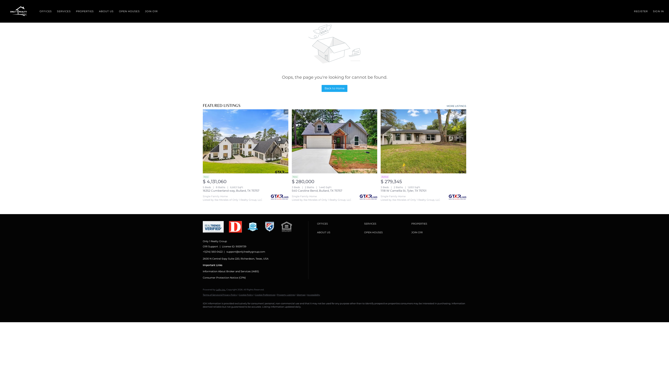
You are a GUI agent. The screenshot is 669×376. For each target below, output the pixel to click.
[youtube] (247, 313)
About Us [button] (106, 11)
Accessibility (313, 294)
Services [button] (64, 11)
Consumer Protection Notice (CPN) (224, 277)
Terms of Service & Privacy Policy (220, 294)
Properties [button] (85, 11)
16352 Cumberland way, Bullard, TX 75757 (231, 190)
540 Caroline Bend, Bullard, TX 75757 (317, 190)
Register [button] (641, 11)
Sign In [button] (658, 11)
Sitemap (301, 294)
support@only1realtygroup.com (245, 251)
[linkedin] (217, 313)
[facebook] (207, 313)
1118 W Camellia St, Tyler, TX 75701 (403, 190)
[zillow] (227, 313)
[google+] (257, 313)
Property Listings (286, 294)
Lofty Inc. (221, 289)
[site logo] (216, 235)
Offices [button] (46, 11)
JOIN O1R (151, 11)
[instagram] (237, 313)
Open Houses (129, 11)
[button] (19, 11)
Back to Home (335, 88)
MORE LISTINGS (456, 106)
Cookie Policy (246, 294)
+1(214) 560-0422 (213, 251)
